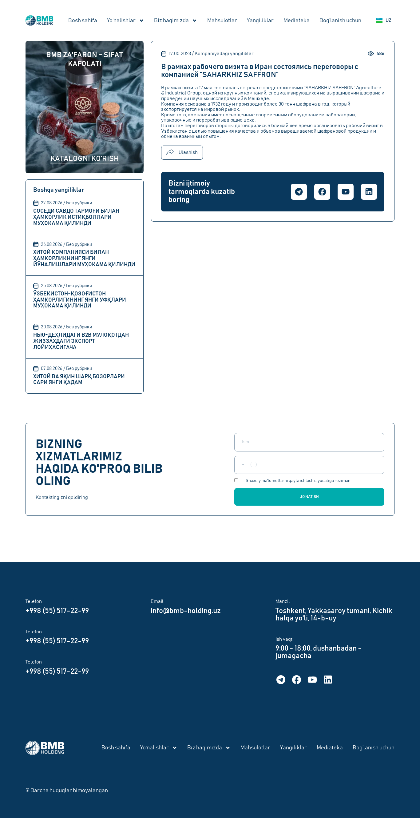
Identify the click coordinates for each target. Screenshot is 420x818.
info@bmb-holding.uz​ (186, 611)
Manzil (282, 601)
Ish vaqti (284, 639)
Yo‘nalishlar (121, 20)
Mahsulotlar (222, 20)
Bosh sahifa (82, 20)
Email (157, 601)
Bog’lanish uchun (340, 20)
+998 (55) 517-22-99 (57, 611)
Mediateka (296, 20)
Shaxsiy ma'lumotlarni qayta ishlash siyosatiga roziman (298, 481)
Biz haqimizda (171, 20)
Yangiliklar (260, 20)
